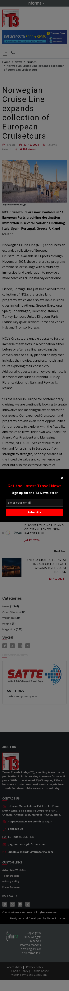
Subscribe (34, 512)
